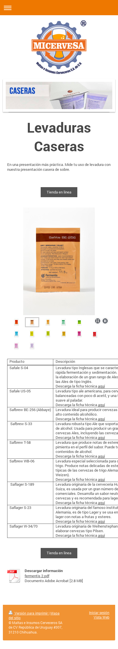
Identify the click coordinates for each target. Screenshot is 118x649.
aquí (101, 386)
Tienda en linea (59, 192)
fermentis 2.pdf (37, 576)
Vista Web (101, 617)
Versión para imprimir (31, 613)
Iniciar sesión (99, 613)
